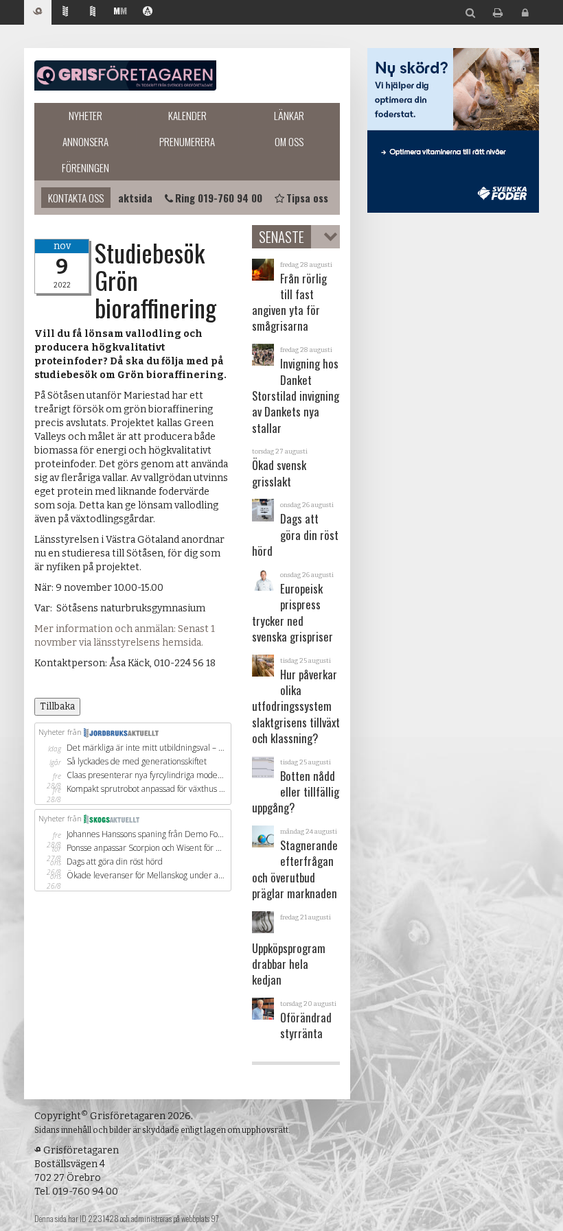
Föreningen (85, 167)
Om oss (289, 141)
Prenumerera (187, 141)
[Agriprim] (147, 12)
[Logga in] (525, 13)
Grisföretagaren (125, 75)
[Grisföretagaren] (37, 12)
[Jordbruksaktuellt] (65, 12)
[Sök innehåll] (470, 13)
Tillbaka (57, 706)
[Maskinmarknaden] (120, 12)
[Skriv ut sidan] (498, 13)
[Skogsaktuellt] (92, 12)
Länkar (289, 115)
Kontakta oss (76, 197)
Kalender (187, 115)
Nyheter (85, 115)
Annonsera (85, 141)
